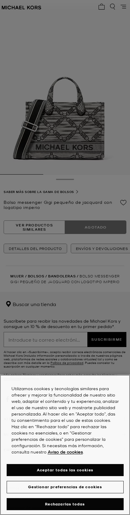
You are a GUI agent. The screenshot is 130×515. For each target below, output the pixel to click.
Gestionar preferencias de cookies (65, 486)
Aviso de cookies (65, 451)
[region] (65, 445)
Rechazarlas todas (65, 504)
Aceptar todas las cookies (65, 469)
